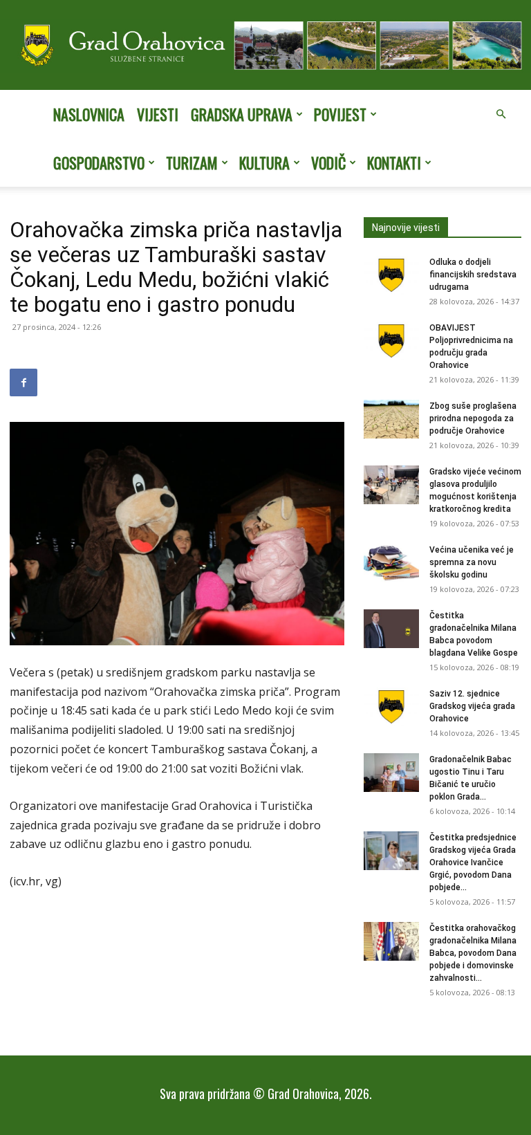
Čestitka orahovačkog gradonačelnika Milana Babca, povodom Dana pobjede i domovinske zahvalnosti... (472, 953)
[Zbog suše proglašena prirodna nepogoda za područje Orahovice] (391, 419)
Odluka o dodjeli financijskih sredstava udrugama (472, 274)
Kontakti (394, 162)
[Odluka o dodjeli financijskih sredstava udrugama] (391, 275)
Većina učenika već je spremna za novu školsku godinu (471, 562)
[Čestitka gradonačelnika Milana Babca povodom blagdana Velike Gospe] (391, 628)
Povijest (340, 114)
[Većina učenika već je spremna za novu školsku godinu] (391, 563)
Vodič (328, 162)
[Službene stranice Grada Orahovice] (265, 46)
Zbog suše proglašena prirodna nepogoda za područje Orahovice (472, 418)
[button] (500, 114)
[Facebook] (23, 382)
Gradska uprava (241, 114)
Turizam (192, 162)
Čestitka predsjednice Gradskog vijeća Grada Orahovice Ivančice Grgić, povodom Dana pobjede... (472, 862)
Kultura (264, 162)
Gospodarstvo (99, 162)
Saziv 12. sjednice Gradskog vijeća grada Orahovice (472, 706)
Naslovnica (88, 114)
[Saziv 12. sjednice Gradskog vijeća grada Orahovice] (391, 707)
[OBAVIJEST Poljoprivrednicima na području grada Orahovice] (391, 341)
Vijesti (157, 114)
